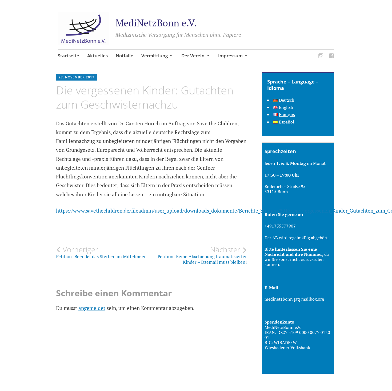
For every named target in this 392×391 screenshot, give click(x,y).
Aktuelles (97, 56)
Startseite (68, 56)
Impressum (230, 56)
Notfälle (124, 56)
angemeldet (91, 308)
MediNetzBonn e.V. (156, 23)
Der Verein (193, 56)
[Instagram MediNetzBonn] (320, 56)
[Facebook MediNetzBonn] (331, 56)
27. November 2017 (76, 77)
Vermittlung (154, 56)
